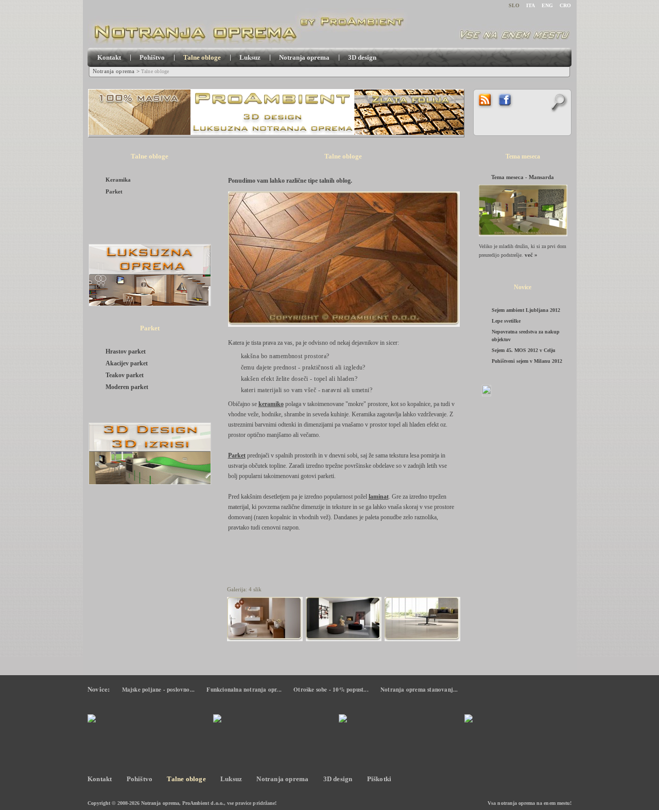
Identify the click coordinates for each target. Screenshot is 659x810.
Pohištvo (152, 57)
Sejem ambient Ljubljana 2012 (526, 310)
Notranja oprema (304, 57)
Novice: (99, 689)
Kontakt (109, 57)
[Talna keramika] (343, 621)
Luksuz (250, 57)
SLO (514, 5)
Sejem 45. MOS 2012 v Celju (524, 350)
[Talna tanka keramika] (265, 621)
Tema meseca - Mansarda (522, 177)
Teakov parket (125, 375)
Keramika (118, 180)
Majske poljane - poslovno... (158, 689)
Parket (114, 191)
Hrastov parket (126, 351)
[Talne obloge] (347, 263)
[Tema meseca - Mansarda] (523, 212)
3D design (362, 57)
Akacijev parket (127, 363)
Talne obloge (202, 57)
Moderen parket (127, 387)
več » (531, 255)
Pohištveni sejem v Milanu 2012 (527, 361)
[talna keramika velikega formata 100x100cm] (422, 621)
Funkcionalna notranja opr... (244, 689)
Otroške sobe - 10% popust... (331, 689)
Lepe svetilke (506, 321)
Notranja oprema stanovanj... (419, 689)
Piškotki (379, 779)
